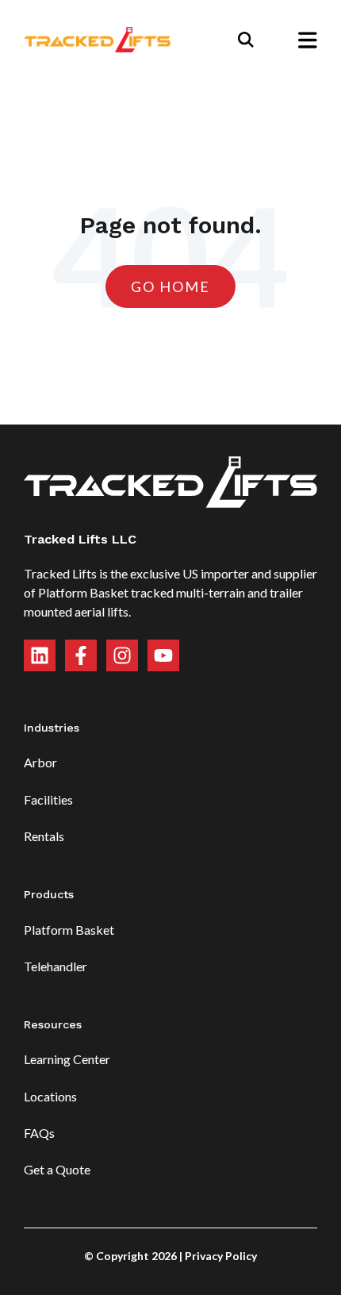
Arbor (40, 762)
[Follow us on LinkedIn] (40, 655)
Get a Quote (57, 1169)
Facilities (48, 799)
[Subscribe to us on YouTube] (163, 655)
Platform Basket (69, 929)
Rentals (44, 835)
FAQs (39, 1132)
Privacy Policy (221, 1255)
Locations (50, 1096)
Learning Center (67, 1058)
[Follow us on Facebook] (81, 655)
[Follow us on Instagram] (122, 655)
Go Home (170, 286)
